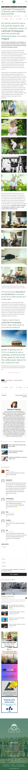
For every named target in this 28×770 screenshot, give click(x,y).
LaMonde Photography (12, 31)
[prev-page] (2, 463)
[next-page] (4, 463)
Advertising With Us (6, 764)
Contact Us (13, 764)
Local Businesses (7, 6)
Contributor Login (6, 766)
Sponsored (24, 6)
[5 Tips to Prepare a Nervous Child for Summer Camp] (4, 626)
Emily (7, 470)
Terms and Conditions (20, 764)
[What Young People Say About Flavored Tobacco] (4, 452)
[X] (19, 760)
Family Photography (9, 380)
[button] (2, 1)
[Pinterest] (15, 760)
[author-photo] (14, 407)
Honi (7, 511)
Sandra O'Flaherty (7, 16)
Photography (20, 6)
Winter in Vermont (7, 596)
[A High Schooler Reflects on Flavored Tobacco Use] (4, 459)
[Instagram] (12, 760)
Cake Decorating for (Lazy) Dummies (21, 396)
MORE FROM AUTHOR (19, 441)
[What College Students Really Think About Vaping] (4, 446)
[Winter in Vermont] (14, 588)
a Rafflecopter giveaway (14, 372)
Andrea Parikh (4, 598)
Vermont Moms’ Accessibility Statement (18, 766)
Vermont (3, 6)
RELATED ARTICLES (7, 441)
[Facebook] (8, 760)
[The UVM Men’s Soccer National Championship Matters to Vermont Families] (4, 607)
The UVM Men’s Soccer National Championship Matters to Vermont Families (17, 606)
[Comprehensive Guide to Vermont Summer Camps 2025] (4, 613)
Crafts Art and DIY (14, 6)
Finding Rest (4, 395)
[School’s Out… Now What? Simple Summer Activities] (4, 619)
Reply (7, 476)
